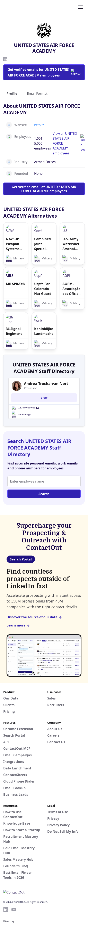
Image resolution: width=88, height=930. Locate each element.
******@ (24, 415)
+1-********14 (28, 408)
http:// (39, 125)
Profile (12, 93)
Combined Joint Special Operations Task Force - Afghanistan (44, 244)
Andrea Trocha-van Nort (46, 383)
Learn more (16, 625)
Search (44, 494)
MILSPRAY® (15, 284)
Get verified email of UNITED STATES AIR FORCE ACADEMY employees (44, 189)
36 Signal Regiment (14, 331)
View (44, 397)
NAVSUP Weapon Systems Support (12, 244)
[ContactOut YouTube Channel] (13, 909)
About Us (54, 729)
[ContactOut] (23, 6)
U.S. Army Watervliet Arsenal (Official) (70, 244)
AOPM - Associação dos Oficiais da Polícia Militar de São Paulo (71, 289)
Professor (30, 388)
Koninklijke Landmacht (43, 331)
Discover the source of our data (32, 617)
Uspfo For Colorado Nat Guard (42, 289)
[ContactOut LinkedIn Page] (5, 909)
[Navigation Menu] (81, 7)
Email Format (37, 93)
